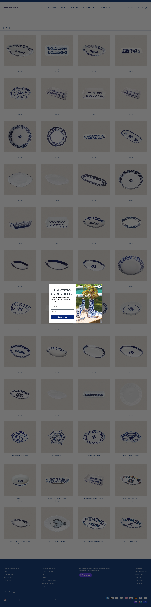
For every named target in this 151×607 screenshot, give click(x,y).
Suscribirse (62, 317)
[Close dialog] (99, 286)
